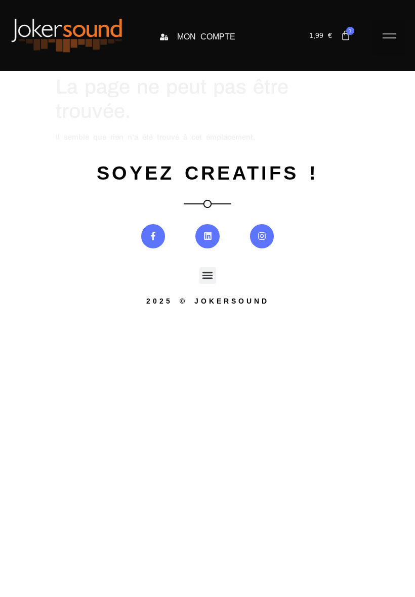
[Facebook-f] (153, 236)
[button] (389, 37)
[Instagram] (262, 236)
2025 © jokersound (207, 301)
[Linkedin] (207, 236)
